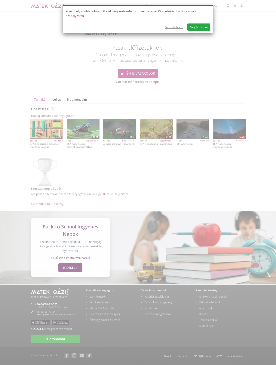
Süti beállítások (174, 27)
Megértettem (199, 27)
